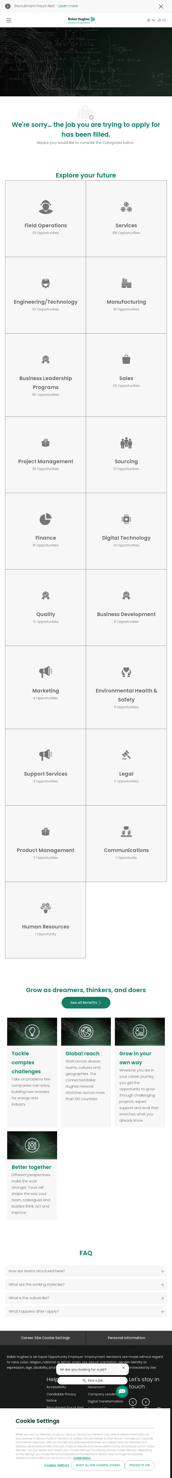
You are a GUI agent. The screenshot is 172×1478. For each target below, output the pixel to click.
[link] (106, 1401)
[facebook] (146, 1402)
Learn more (68, 6)
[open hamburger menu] (9, 20)
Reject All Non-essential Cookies (98, 1465)
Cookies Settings (56, 1465)
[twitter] (133, 1402)
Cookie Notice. (82, 1458)
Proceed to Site (139, 1465)
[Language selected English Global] (151, 20)
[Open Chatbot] (122, 1391)
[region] (85, 1443)
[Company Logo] (81, 20)
